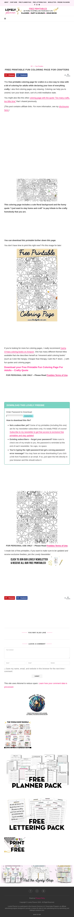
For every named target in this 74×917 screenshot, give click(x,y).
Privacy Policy (40, 898)
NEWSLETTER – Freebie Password (59, 2)
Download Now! (28, 416)
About (6, 2)
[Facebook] (34, 4)
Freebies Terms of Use (57, 375)
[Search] (69, 18)
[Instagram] (36, 4)
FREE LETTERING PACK (39, 2)
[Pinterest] (39, 4)
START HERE (13, 2)
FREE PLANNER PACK (25, 2)
